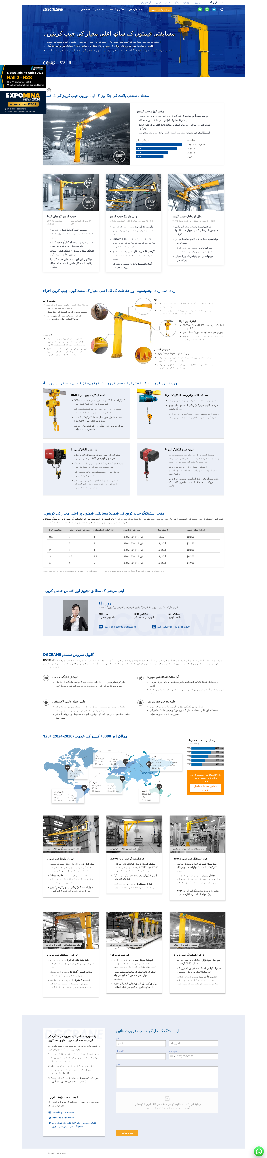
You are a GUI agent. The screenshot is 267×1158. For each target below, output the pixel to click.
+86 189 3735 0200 (179, 626)
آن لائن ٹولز (146, 2)
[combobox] (172, 1056)
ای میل (120, 1051)
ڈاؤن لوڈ (186, 2)
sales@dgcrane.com (124, 626)
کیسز (168, 2)
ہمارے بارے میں (136, 9)
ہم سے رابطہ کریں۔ (161, 9)
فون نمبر (173, 1051)
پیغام (118, 1064)
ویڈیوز (197, 2)
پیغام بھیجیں (127, 1132)
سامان (98, 9)
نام (117, 1038)
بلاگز (177, 2)
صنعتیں (84, 9)
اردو (215, 2)
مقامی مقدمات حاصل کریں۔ (205, 788)
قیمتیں (158, 2)
